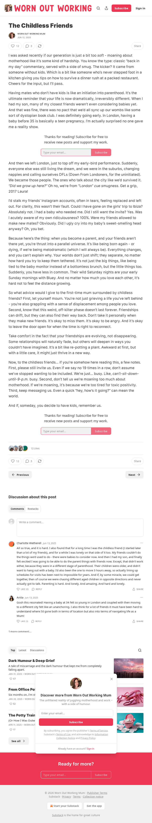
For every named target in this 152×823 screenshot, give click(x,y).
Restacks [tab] (33, 509)
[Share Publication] (106, 8)
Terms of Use (63, 734)
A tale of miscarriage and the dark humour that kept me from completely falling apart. (55, 667)
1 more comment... (20, 631)
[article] (76, 670)
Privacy (66, 796)
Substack (57, 815)
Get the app (94, 806)
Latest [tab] (22, 650)
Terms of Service (99, 730)
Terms (77, 796)
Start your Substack (66, 806)
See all (16, 741)
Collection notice (93, 796)
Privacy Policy (87, 738)
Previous (23, 475)
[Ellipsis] (142, 543)
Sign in (140, 8)
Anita (20, 597)
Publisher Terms (97, 793)
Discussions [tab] (37, 650)
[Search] (98, 8)
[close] (112, 679)
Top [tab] (13, 650)
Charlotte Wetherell (29, 543)
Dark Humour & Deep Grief (32, 661)
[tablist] (25, 509)
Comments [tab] (17, 509)
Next (131, 475)
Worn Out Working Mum (31, 33)
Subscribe (121, 8)
